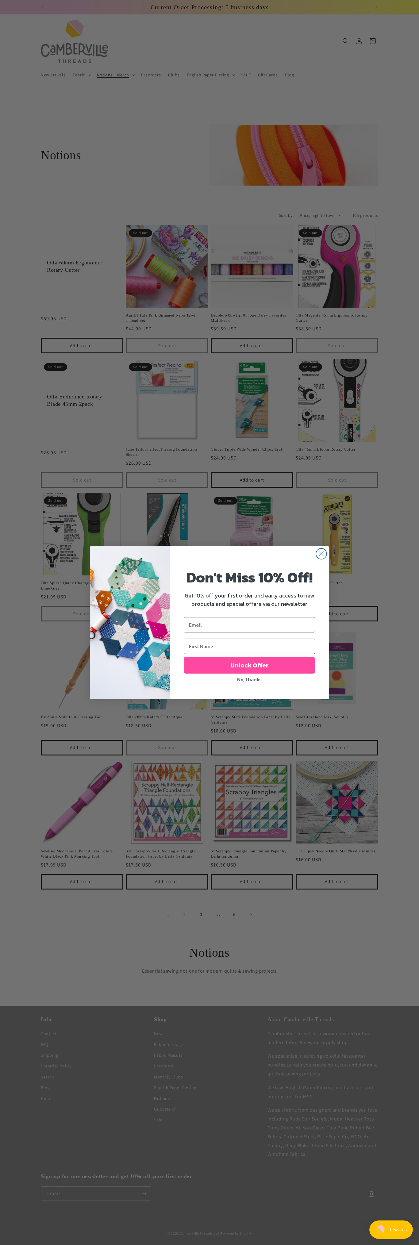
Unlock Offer (249, 665)
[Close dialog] (321, 553)
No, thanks (249, 679)
